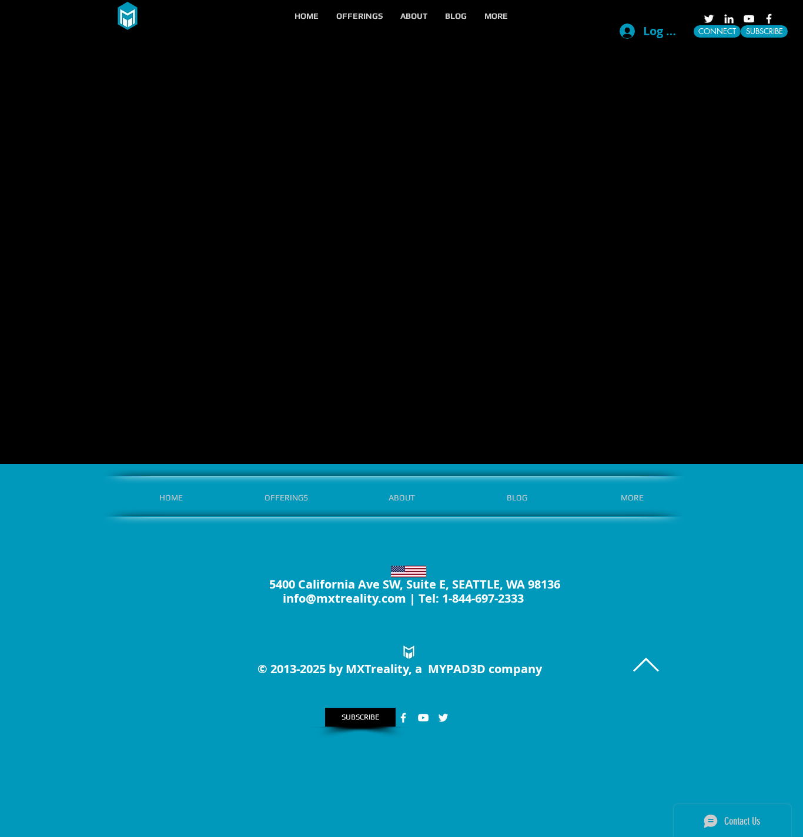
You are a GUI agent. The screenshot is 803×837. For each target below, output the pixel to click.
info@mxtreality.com (344, 598)
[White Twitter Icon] (708, 18)
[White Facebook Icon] (768, 18)
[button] (359, 16)
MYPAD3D (457, 669)
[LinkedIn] (728, 18)
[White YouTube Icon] (748, 18)
